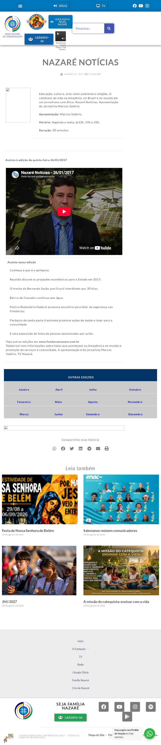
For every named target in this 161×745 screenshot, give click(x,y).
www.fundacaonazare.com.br (59, 341)
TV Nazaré (94, 74)
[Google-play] (127, 717)
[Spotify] (151, 707)
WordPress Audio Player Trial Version (61, 46)
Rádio (80, 664)
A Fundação (78, 648)
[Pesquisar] (109, 28)
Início (80, 641)
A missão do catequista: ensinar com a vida (116, 601)
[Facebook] (134, 6)
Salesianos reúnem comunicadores (110, 530)
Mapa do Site (96, 735)
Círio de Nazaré (80, 688)
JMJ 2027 (9, 601)
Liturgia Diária (80, 672)
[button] (20, 6)
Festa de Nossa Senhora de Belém (28, 530)
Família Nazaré (80, 680)
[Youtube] (141, 6)
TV (80, 656)
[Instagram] (147, 6)
